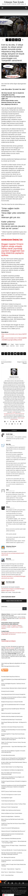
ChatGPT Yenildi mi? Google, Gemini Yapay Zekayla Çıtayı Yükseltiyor (13, 865)
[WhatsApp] (16, 39)
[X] (10, 39)
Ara (24, 608)
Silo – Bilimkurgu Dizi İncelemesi (8, 857)
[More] (22, 39)
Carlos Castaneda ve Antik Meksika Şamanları (11, 838)
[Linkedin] (13, 39)
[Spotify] (12, 424)
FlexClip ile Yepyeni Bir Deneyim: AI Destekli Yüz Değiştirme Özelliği (14, 782)
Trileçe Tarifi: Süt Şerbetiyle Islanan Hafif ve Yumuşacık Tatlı (13, 705)
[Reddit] (10, 424)
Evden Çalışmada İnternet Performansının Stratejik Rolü (13, 694)
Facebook (16, 419)
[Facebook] (7, 39)
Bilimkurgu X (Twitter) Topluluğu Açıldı (9, 807)
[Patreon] (22, 421)
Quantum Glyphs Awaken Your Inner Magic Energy (12, 766)
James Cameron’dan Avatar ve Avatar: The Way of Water (13, 804)
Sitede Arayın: (4, 606)
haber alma (12, 345)
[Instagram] (11, 421)
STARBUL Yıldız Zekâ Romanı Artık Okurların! (10, 810)
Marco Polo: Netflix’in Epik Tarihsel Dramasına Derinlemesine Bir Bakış (11, 773)
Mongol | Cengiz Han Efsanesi (22, 362)
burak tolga (9, 434)
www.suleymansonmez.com (9, 413)
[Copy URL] (24, 353)
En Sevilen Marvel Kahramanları (8, 755)
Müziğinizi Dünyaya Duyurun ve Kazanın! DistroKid (12, 701)
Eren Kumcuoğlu (10, 581)
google (7, 345)
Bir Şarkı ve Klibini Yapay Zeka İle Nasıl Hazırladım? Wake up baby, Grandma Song (14, 763)
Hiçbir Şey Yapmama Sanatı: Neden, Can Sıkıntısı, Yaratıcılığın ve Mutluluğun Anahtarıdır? (11, 853)
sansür (17, 345)
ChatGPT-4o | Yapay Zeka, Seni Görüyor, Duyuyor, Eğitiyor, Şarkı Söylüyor (13, 824)
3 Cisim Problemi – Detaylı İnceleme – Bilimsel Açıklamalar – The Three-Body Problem (13, 842)
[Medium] (20, 421)
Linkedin (12, 419)
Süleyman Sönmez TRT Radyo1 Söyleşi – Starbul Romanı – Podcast (13, 846)
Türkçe (6, 894)
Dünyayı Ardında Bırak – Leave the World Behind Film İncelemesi (12, 861)
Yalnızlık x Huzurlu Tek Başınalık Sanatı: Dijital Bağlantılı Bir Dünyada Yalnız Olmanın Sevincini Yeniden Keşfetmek (13, 759)
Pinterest (3, 628)
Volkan (8, 507)
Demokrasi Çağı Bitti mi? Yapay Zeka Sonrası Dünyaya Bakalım (12, 734)
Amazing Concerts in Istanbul (7, 691)
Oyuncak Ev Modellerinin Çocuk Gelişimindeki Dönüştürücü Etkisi (13, 680)
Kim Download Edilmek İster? (6, 362)
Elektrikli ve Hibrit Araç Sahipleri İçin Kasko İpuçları (12, 716)
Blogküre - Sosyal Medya (5, 31)
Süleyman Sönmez (14, 377)
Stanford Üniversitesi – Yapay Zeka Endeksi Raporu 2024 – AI (14, 747)
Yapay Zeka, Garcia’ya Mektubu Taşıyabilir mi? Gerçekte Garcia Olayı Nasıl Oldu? (13, 751)
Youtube (13, 412)
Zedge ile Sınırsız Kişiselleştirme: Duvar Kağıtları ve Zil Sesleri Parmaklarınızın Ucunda (12, 778)
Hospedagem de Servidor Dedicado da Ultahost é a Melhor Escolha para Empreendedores (13, 698)
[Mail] (17, 421)
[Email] (21, 353)
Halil (7, 489)
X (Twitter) (3, 625)
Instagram (22, 417)
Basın (8, 344)
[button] (2, 8)
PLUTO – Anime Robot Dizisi (7, 875)
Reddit (21, 627)
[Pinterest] (18, 353)
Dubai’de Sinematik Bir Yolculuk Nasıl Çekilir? (10, 713)
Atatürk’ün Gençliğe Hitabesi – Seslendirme (10, 816)
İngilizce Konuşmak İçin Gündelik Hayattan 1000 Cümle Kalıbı (13, 709)
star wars (22, 345)
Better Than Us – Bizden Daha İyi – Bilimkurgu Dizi (12, 872)
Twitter (19, 417)
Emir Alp (8, 444)
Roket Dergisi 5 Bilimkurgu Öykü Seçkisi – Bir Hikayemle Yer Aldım (14, 723)
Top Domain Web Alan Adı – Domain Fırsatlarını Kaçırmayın (13, 850)
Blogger (12, 344)
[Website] (18, 424)
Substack (19, 625)
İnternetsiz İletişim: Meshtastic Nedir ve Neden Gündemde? (14, 688)
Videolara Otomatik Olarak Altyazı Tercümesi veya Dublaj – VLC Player (14, 730)
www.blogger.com (9, 58)
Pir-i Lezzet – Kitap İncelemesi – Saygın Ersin (11, 869)
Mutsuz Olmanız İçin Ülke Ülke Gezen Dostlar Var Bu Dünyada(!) (12, 820)
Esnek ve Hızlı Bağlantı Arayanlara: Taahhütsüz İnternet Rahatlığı (13, 684)
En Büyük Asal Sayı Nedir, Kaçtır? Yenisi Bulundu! (11, 719)
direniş (3, 345)
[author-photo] (14, 375)
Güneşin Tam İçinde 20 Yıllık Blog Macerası (10, 828)
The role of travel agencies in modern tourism (11, 794)
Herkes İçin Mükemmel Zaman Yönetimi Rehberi (11, 813)
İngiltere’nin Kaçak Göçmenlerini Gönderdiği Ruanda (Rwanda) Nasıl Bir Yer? (12, 834)
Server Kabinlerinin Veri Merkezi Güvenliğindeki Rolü (12, 770)
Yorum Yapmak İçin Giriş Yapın (14, 600)
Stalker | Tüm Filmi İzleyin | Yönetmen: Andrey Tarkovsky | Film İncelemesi (13, 743)
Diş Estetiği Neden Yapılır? (6, 797)
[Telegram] (19, 39)
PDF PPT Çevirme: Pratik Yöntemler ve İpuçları (11, 791)
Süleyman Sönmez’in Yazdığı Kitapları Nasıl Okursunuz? (13, 831)
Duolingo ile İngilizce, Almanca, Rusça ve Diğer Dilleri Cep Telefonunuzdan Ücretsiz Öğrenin (13, 739)
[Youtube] (21, 424)
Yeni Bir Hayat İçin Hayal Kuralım (8, 800)
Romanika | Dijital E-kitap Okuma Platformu (10, 676)
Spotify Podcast (14, 627)
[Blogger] (5, 421)
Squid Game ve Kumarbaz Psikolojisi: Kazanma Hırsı (12, 726)
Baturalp (8, 558)
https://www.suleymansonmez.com (14, 378)
